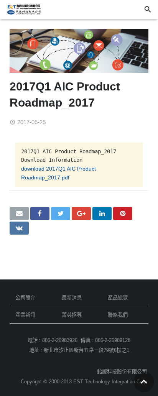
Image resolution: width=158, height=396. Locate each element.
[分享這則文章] (39, 213)
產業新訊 (25, 315)
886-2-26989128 (112, 340)
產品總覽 (118, 298)
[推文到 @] (60, 213)
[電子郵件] (19, 213)
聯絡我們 (118, 315)
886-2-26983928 (59, 340)
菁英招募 (72, 315)
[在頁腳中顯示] (143, 381)
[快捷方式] (122, 213)
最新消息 (72, 298)
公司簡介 (25, 298)
